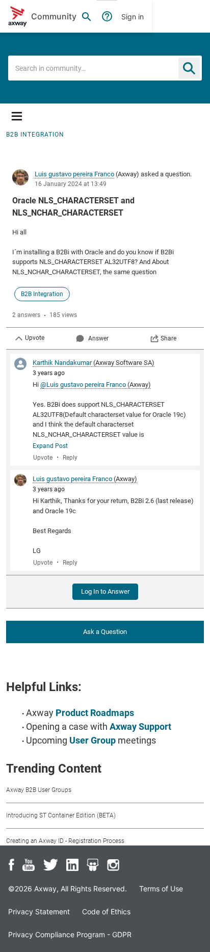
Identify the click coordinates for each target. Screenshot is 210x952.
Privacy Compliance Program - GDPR (70, 934)
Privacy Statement (39, 911)
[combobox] (105, 68)
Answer (98, 338)
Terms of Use (161, 888)
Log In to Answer (105, 591)
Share (168, 338)
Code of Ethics (106, 911)
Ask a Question (105, 632)
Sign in (132, 16)
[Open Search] (86, 16)
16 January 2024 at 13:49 (71, 184)
